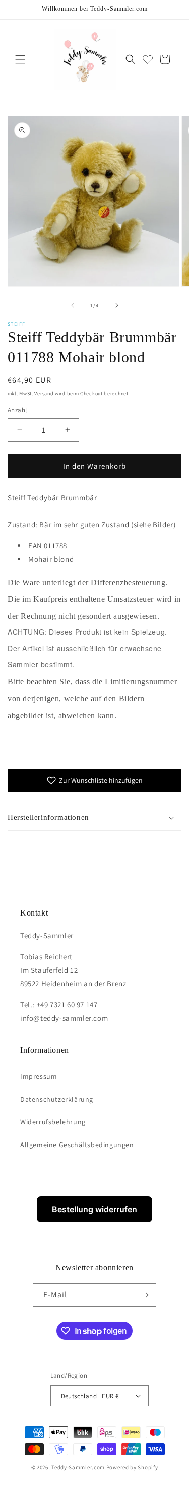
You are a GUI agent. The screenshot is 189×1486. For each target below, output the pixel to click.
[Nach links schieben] (72, 305)
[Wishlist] (148, 59)
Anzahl (17, 410)
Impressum (38, 1076)
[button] (20, 59)
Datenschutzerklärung (56, 1099)
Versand (43, 393)
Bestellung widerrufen (94, 1209)
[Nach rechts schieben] (117, 305)
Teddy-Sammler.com (78, 1467)
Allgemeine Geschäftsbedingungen (77, 1144)
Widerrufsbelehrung (53, 1121)
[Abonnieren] (145, 1295)
